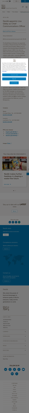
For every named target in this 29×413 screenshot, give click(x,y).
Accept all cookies (14, 74)
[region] (14, 72)
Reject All (14, 78)
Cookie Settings (14, 82)
